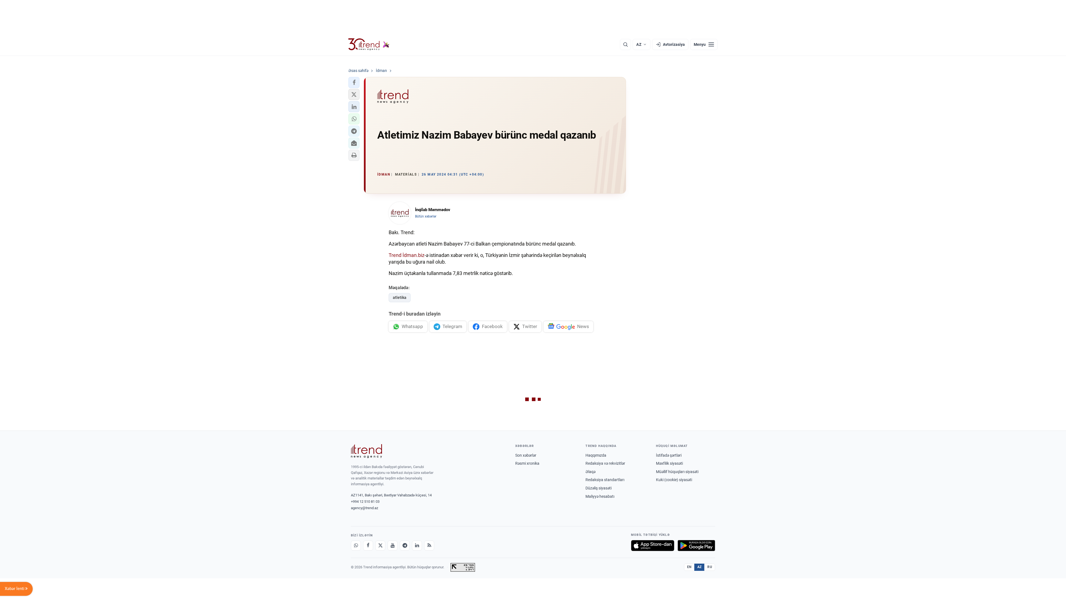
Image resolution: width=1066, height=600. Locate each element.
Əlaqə (590, 471)
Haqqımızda (595, 455)
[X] (380, 546)
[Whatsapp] (356, 546)
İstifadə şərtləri (669, 455)
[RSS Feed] (429, 546)
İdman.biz (413, 255)
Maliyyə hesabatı (599, 496)
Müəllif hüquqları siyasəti (677, 471)
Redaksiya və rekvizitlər (605, 463)
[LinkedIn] (417, 546)
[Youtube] (393, 546)
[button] (354, 82)
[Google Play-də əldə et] (696, 545)
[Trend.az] (368, 44)
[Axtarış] (625, 44)
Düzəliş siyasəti (598, 488)
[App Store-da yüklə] (652, 545)
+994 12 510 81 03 (365, 501)
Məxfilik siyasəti (669, 463)
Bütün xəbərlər (425, 216)
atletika (399, 297)
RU (709, 567)
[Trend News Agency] (366, 451)
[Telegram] (405, 546)
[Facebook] (368, 546)
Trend (395, 255)
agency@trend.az (364, 508)
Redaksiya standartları (604, 480)
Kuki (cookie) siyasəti (674, 480)
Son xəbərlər (525, 455)
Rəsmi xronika (527, 463)
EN (689, 567)
